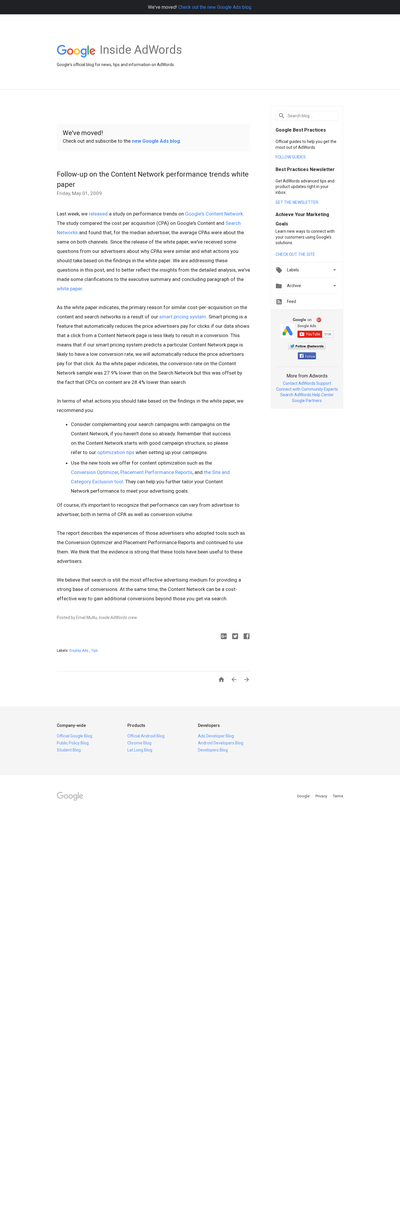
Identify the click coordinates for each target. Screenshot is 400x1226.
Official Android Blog (146, 736)
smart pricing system (182, 317)
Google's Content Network (214, 214)
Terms (338, 796)
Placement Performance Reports (156, 472)
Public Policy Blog (73, 743)
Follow (310, 356)
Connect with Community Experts (307, 389)
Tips (94, 651)
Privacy (321, 796)
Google (303, 796)
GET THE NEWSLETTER (297, 202)
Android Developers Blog (220, 743)
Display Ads (79, 651)
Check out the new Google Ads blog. (215, 7)
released (98, 214)
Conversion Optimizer (94, 472)
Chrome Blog (139, 743)
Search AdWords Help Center (307, 394)
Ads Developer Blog (216, 736)
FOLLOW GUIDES (291, 157)
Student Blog (69, 750)
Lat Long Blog (139, 750)
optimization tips (115, 452)
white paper (69, 289)
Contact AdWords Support (307, 383)
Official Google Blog (74, 736)
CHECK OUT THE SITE (295, 254)
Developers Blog (213, 750)
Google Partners (307, 400)
